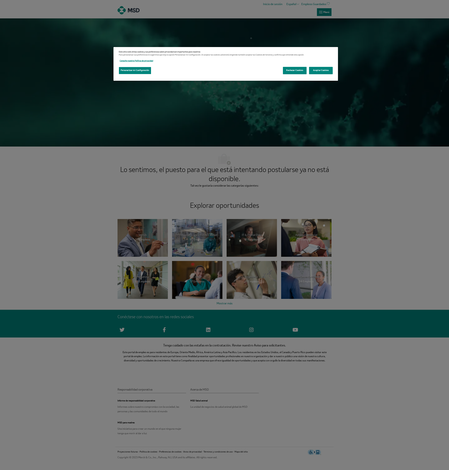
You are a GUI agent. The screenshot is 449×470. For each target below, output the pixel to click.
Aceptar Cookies (321, 70)
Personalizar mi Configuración (135, 70)
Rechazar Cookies (294, 70)
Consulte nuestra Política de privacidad (136, 61)
